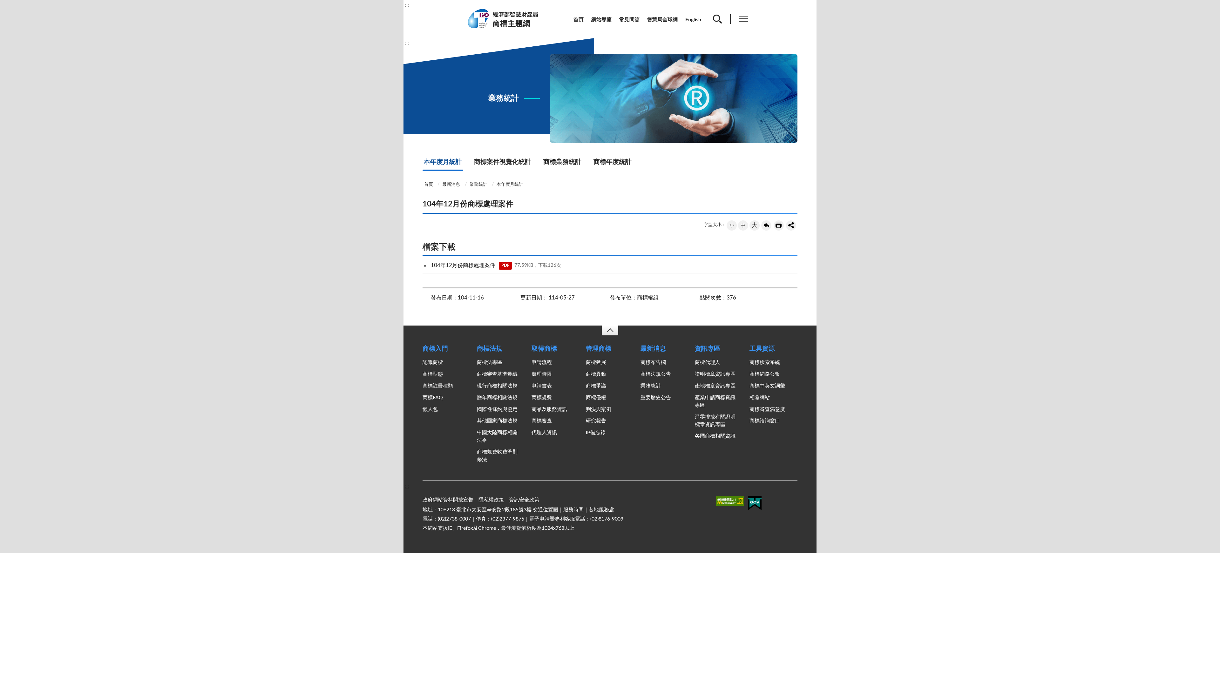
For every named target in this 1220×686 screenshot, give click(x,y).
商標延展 (596, 362)
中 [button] (743, 225)
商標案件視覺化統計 (502, 162)
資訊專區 (707, 349)
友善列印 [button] (779, 225)
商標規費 (542, 397)
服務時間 (573, 509)
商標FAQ (433, 397)
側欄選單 (743, 19)
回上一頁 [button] (766, 225)
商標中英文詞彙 (767, 385)
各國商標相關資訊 (715, 436)
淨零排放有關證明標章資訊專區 (715, 420)
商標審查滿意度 (767, 409)
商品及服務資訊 (549, 409)
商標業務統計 (562, 162)
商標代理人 (707, 362)
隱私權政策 (491, 499)
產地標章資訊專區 (715, 385)
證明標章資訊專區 (715, 374)
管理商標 (598, 349)
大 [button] (754, 225)
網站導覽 (601, 19)
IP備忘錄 (596, 432)
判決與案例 (598, 409)
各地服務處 (601, 509)
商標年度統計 (612, 162)
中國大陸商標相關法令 (497, 436)
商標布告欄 (653, 362)
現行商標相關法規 (497, 385)
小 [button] (731, 225)
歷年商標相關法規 (497, 397)
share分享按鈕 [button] (791, 225)
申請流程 (542, 362)
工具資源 (762, 349)
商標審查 (542, 420)
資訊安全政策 (524, 499)
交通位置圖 (545, 509)
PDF (505, 265)
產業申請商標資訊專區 (715, 401)
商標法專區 (489, 362)
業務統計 (478, 184)
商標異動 (596, 374)
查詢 (717, 19)
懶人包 (430, 409)
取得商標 (544, 349)
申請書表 (542, 385)
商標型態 (433, 374)
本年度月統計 (443, 162)
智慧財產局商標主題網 (506, 19)
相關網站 (759, 397)
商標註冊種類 (438, 385)
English (693, 19)
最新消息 (451, 184)
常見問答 (629, 19)
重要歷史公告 (655, 397)
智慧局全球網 (662, 19)
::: (407, 5)
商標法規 (489, 349)
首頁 (578, 19)
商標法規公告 (655, 374)
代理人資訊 (544, 432)
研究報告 (596, 420)
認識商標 (433, 362)
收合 (610, 330)
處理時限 (542, 374)
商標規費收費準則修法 (497, 455)
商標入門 (435, 349)
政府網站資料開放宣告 (448, 499)
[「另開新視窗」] (730, 502)
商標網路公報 (764, 374)
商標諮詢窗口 (764, 420)
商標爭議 (596, 385)
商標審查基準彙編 (497, 374)
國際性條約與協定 (497, 409)
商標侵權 (596, 397)
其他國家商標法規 (497, 420)
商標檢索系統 (764, 362)
